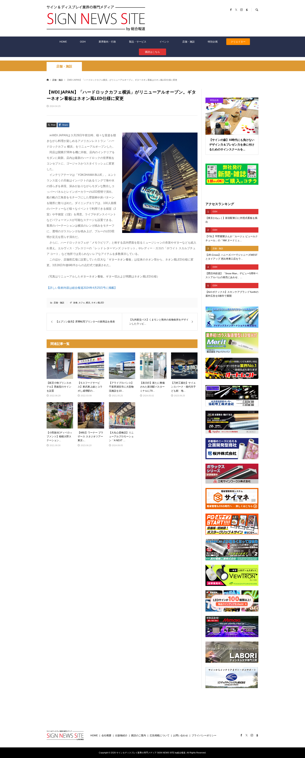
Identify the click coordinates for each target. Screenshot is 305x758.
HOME (63, 41)
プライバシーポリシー (204, 735)
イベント (164, 41)
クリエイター (238, 41)
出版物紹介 (121, 735)
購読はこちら (152, 51)
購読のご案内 (138, 735)
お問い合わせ (180, 735)
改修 (75, 302)
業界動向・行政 (107, 41)
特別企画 (213, 41)
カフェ (82, 302)
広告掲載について (159, 735)
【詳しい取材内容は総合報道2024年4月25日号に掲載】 (82, 287)
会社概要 (106, 735)
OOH (83, 41)
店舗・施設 (188, 41)
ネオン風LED (97, 302)
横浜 (88, 302)
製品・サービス (137, 41)
